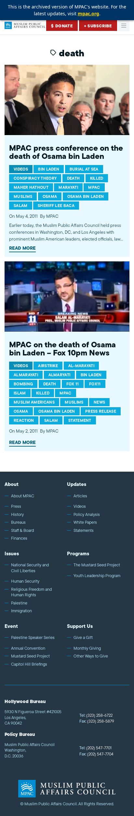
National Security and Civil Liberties (30, 568)
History (17, 515)
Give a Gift (83, 638)
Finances (19, 538)
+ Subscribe (98, 26)
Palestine (19, 603)
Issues (12, 553)
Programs (78, 553)
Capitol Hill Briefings (29, 664)
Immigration (21, 611)
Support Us (80, 626)
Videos (80, 506)
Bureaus (18, 522)
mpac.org (88, 13)
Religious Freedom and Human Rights (31, 592)
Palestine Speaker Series (33, 638)
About (12, 484)
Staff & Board (22, 530)
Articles (80, 496)
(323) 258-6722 (96, 715)
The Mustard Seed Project (97, 565)
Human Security (25, 581)
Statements (84, 530)
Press (16, 506)
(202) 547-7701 (95, 748)
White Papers (85, 522)
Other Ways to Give (91, 656)
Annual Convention (28, 648)
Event (11, 626)
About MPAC (22, 496)
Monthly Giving (87, 648)
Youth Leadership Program (97, 576)
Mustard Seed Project (30, 656)
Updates (76, 484)
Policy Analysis (87, 515)
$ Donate (62, 26)
